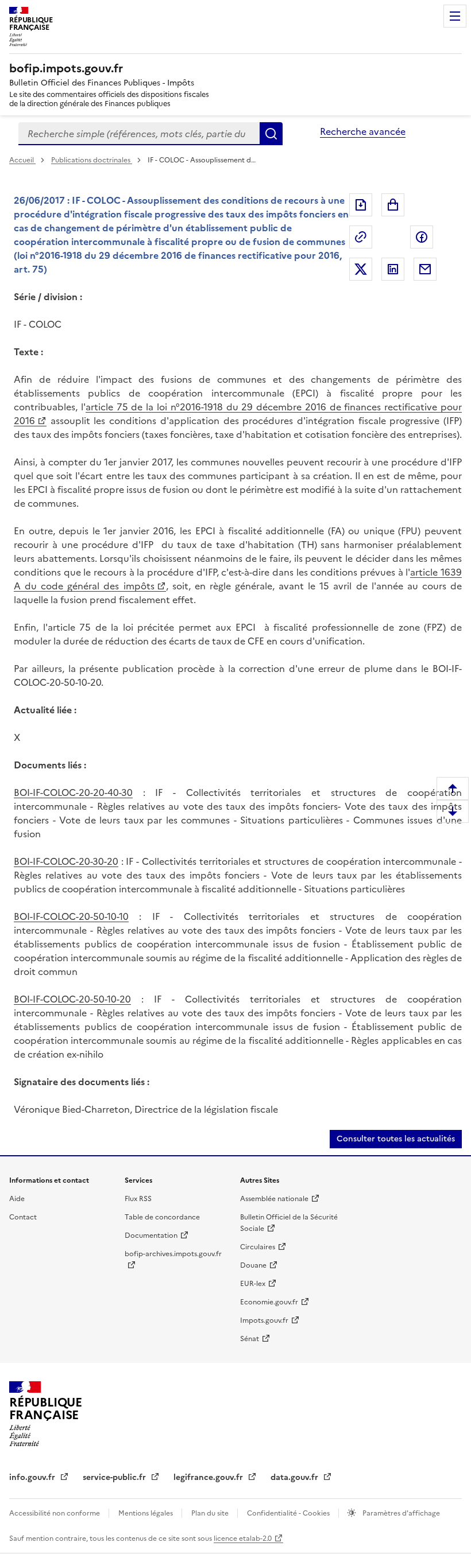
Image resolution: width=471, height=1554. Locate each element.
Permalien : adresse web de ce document (360, 237)
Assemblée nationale (274, 1199)
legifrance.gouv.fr (209, 1477)
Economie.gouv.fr (269, 1302)
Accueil (22, 160)
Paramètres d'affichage (400, 1513)
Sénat (249, 1339)
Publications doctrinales (91, 160)
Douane (253, 1265)
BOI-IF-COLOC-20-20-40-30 (73, 792)
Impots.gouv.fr (264, 1320)
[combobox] (139, 133)
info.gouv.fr (33, 1477)
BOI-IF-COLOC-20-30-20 (66, 861)
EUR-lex (252, 1284)
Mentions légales (146, 1513)
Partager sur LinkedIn (392, 269)
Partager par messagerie (425, 269)
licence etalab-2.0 (243, 1538)
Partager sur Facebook (421, 237)
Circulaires (257, 1247)
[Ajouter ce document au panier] (392, 204)
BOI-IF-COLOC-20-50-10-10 (71, 916)
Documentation (151, 1235)
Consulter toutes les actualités (396, 1139)
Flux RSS (138, 1199)
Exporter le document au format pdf (360, 204)
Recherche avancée (363, 131)
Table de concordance (162, 1217)
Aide (17, 1199)
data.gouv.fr (296, 1477)
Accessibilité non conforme (55, 1513)
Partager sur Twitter (360, 269)
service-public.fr (115, 1477)
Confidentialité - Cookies (289, 1513)
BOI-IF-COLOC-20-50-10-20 (72, 999)
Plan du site (210, 1513)
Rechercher (271, 133)
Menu (454, 16)
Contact (23, 1217)
